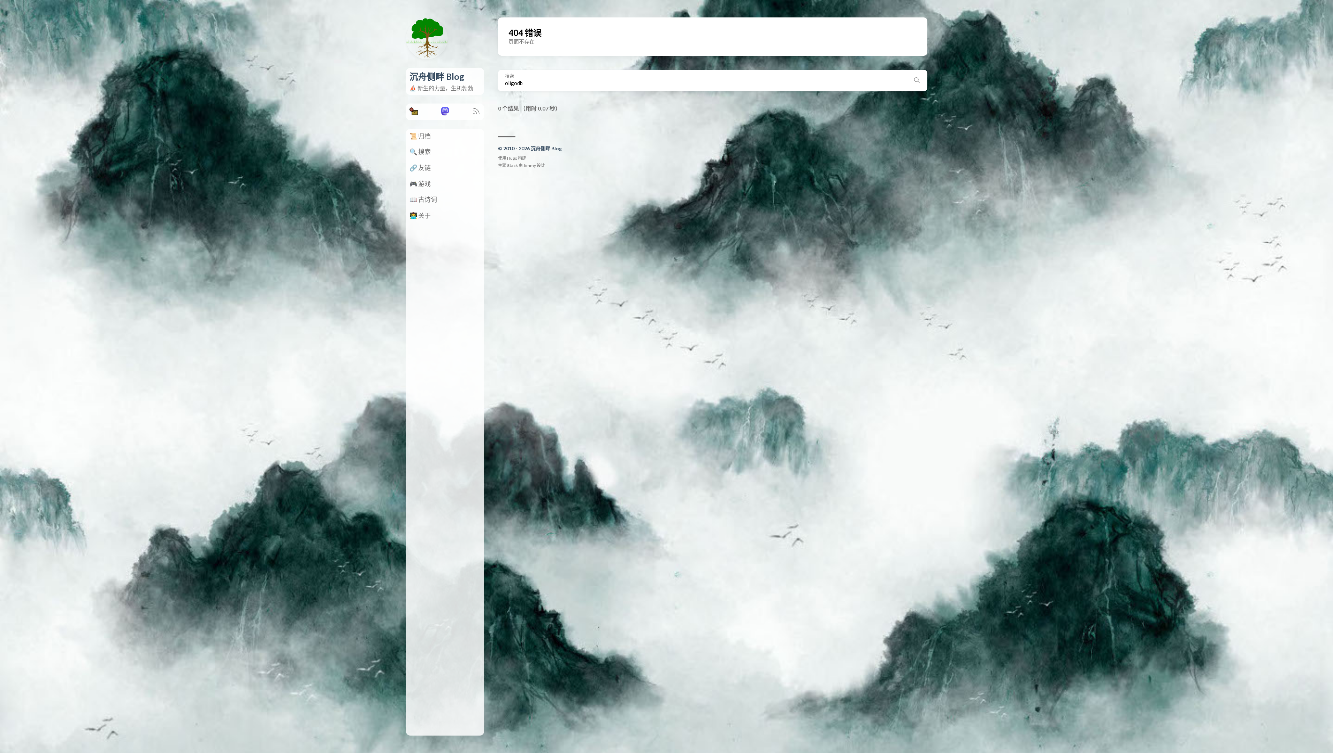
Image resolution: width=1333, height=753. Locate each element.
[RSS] (476, 113)
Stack (512, 165)
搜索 (509, 75)
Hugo (512, 158)
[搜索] (916, 80)
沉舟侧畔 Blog (436, 76)
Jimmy (529, 165)
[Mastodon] (445, 113)
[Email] (413, 113)
